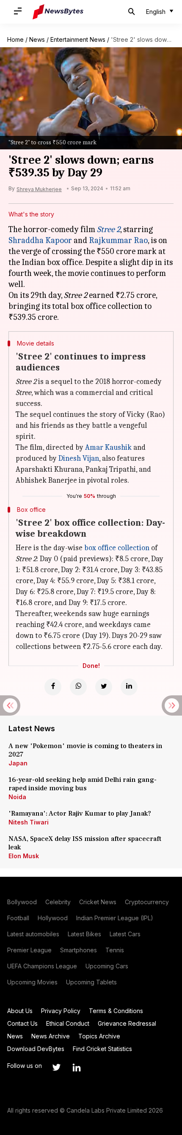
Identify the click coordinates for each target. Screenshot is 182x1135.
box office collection (116, 547)
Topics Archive (99, 1036)
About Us (20, 1010)
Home (15, 39)
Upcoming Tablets (91, 982)
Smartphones (78, 950)
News (37, 39)
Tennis (114, 950)
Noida (17, 796)
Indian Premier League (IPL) (114, 918)
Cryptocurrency (147, 901)
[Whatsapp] (78, 686)
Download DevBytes (35, 1048)
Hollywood (53, 918)
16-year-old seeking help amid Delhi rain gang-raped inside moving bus (82, 784)
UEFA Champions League (42, 966)
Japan (18, 763)
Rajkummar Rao (118, 240)
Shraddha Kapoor (40, 240)
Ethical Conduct (67, 1023)
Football (18, 918)
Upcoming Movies (32, 982)
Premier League (29, 950)
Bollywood (22, 901)
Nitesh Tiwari (28, 822)
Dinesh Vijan (78, 458)
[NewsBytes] (58, 12)
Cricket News (97, 901)
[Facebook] (52, 686)
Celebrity (58, 901)
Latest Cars (125, 934)
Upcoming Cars (106, 966)
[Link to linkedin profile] (76, 1067)
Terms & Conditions (116, 1010)
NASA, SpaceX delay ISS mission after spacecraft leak (84, 843)
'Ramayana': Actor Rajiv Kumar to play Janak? (79, 813)
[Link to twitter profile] (56, 1067)
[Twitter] (103, 686)
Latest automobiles (33, 934)
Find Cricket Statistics (102, 1048)
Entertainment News (77, 39)
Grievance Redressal (127, 1023)
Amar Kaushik (108, 447)
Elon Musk (23, 855)
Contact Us (22, 1023)
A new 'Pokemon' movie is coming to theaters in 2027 (85, 750)
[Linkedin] (129, 686)
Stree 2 (108, 229)
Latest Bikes (84, 934)
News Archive (50, 1036)
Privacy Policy (60, 1010)
